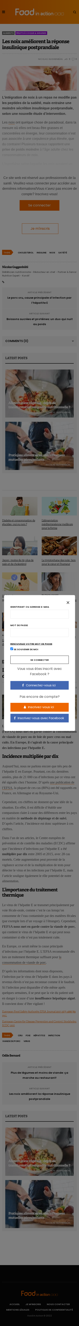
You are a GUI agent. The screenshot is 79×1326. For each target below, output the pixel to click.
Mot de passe (19, 625)
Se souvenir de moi (25, 649)
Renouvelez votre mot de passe (31, 643)
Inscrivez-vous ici (40, 707)
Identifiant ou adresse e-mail (29, 607)
